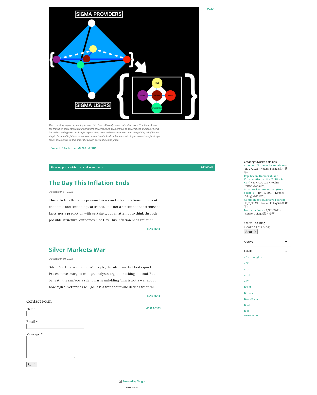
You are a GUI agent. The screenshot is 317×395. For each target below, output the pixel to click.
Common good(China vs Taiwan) (264, 199)
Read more (153, 228)
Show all (207, 167)
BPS (246, 311)
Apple (247, 275)
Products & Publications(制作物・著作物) (73, 148)
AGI (246, 263)
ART (246, 281)
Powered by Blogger (134, 381)
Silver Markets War (77, 250)
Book (247, 305)
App (246, 269)
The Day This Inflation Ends (89, 183)
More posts (153, 308)
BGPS (247, 287)
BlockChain (251, 299)
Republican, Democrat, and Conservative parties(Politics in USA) (263, 179)
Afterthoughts (253, 257)
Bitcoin (248, 293)
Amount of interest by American (264, 165)
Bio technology (253, 210)
